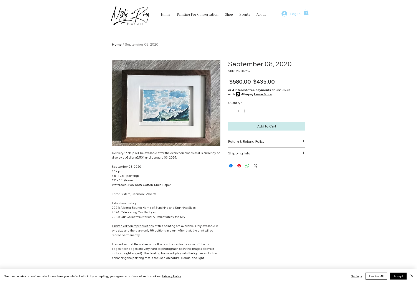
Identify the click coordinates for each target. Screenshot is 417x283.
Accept (398, 276)
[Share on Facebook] (230, 165)
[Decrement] (231, 111)
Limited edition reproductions (133, 226)
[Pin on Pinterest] (239, 165)
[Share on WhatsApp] (247, 165)
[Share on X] (255, 165)
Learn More (263, 94)
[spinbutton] (238, 111)
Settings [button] (356, 276)
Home (117, 44)
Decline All (376, 276)
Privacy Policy (171, 276)
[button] (306, 12)
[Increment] (244, 111)
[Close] (411, 276)
